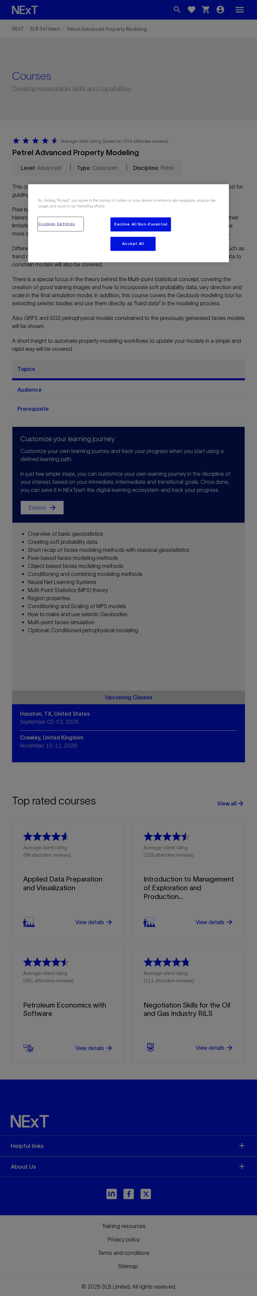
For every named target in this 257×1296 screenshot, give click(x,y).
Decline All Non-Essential (140, 224)
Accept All (133, 244)
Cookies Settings (56, 224)
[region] (128, 223)
